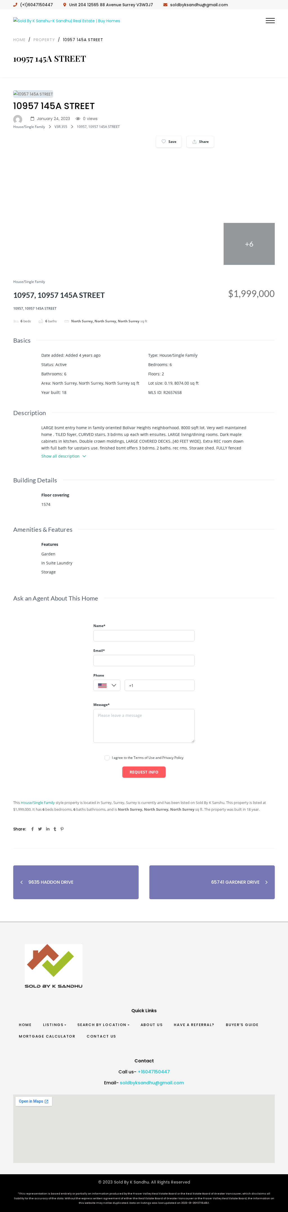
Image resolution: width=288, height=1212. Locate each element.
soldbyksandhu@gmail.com (152, 1083)
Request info (144, 772)
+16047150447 (154, 1072)
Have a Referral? (194, 1024)
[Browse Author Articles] (19, 119)
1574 (45, 504)
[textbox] (107, 685)
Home (25, 1024)
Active (61, 364)
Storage (48, 572)
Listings (53, 1024)
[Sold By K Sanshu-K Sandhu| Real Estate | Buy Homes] (66, 20)
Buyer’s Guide (242, 1024)
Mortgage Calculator (47, 1036)
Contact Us (101, 1036)
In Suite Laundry (56, 563)
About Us (152, 1024)
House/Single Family (29, 126)
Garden (48, 554)
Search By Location (102, 1024)
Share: (19, 829)
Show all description (60, 456)
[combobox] (106, 685)
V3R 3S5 (61, 126)
